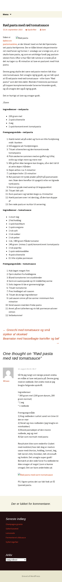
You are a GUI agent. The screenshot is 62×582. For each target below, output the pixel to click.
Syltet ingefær (12, 542)
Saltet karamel (12, 528)
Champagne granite (14, 524)
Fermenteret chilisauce (16, 537)
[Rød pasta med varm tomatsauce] (35, 474)
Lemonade (10, 533)
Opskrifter (32, 29)
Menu (6, 14)
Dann (44, 29)
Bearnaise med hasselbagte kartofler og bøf (31, 340)
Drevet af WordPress (31, 576)
